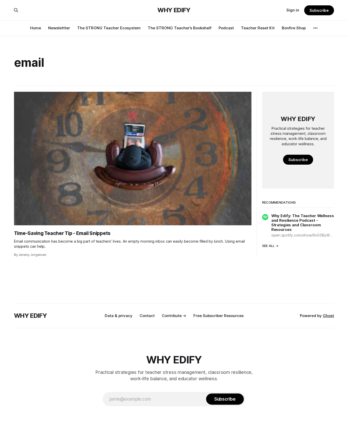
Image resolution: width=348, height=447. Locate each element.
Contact (147, 315)
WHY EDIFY (174, 10)
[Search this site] (16, 10)
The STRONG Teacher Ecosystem (109, 27)
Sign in (292, 10)
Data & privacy (118, 315)
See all (268, 246)
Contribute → (174, 315)
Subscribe (319, 10)
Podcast (226, 27)
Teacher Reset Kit (258, 27)
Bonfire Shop (294, 27)
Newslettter (59, 27)
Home (35, 27)
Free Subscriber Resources (218, 315)
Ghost (328, 315)
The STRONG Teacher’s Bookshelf (179, 27)
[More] (315, 28)
